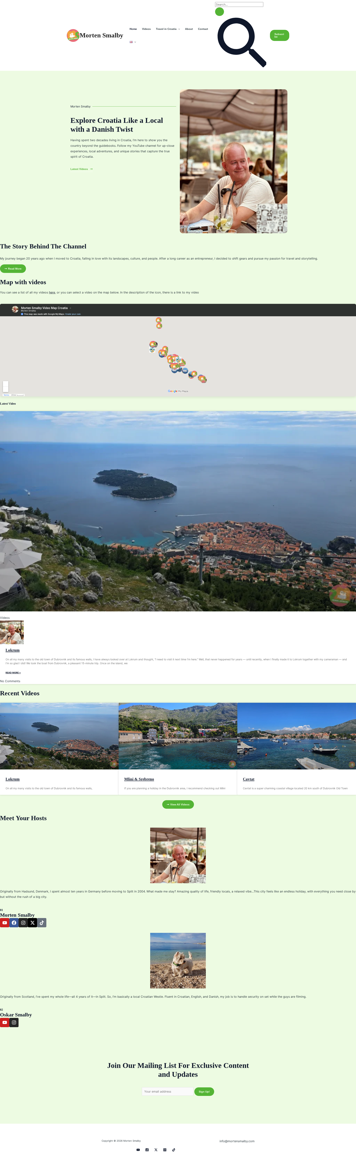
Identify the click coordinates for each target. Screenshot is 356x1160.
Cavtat (248, 779)
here (52, 292)
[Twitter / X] (156, 1149)
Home (133, 28)
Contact (203, 28)
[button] (178, 28)
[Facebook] (147, 1149)
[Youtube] (138, 1149)
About (189, 28)
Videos (146, 28)
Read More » (13, 672)
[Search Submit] (219, 11)
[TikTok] (173, 1149)
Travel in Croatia (166, 28)
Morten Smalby (101, 35)
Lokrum (13, 650)
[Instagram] (165, 1149)
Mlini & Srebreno (139, 779)
